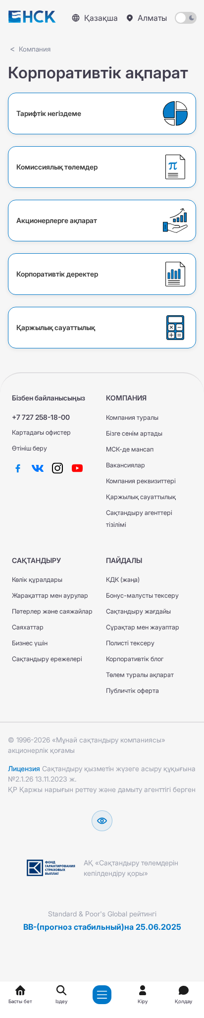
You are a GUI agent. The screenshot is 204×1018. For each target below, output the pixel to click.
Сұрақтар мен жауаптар (142, 627)
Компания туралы (132, 417)
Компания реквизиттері (141, 481)
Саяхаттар (28, 627)
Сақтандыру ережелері (47, 659)
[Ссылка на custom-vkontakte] (38, 467)
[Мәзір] (102, 994)
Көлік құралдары (37, 579)
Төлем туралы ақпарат (140, 675)
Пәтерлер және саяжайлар (52, 611)
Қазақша (101, 18)
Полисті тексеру (130, 643)
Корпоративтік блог (134, 659)
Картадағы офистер (41, 432)
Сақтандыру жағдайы (138, 611)
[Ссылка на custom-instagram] (57, 467)
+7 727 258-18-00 (41, 417)
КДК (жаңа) (123, 579)
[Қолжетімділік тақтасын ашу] (102, 820)
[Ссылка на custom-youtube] (77, 467)
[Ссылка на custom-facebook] (18, 467)
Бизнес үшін (30, 643)
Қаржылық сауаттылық (141, 497)
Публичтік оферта (132, 690)
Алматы (152, 18)
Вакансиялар (125, 465)
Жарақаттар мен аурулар (50, 595)
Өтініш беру (29, 448)
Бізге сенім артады (134, 433)
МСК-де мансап (129, 449)
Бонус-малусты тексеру (142, 595)
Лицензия (24, 768)
